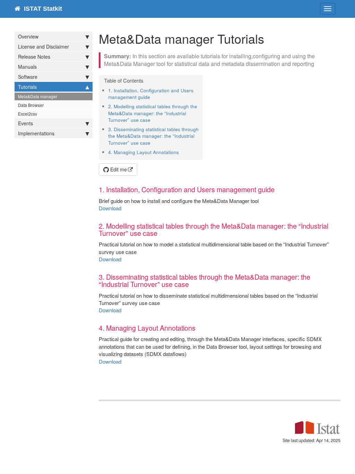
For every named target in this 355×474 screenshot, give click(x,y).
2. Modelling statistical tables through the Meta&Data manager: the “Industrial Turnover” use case (152, 113)
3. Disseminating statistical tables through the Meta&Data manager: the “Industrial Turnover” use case (153, 136)
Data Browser (31, 105)
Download (110, 208)
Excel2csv (27, 114)
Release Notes (34, 56)
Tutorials (27, 86)
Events (25, 123)
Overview (28, 36)
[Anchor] (152, 96)
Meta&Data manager (37, 96)
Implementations (36, 133)
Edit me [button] (118, 169)
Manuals (27, 66)
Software (27, 76)
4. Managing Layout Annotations (143, 152)
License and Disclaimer (43, 46)
